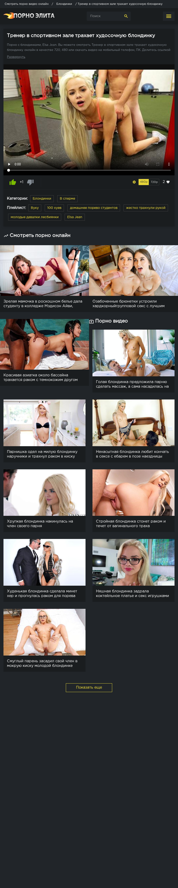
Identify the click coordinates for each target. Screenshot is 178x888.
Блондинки (42, 198)
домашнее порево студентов (94, 208)
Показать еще (89, 687)
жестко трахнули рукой (145, 208)
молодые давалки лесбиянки (35, 217)
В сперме (67, 198)
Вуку (35, 208)
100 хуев (54, 208)
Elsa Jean (74, 217)
